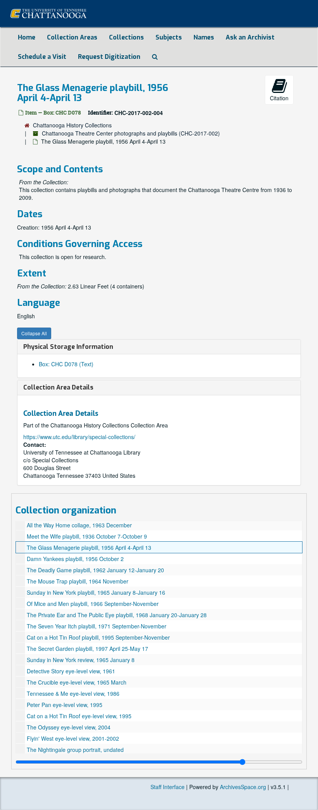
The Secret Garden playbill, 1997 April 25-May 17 (87, 648)
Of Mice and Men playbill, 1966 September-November (93, 604)
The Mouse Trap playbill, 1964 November (77, 581)
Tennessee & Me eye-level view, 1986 (73, 693)
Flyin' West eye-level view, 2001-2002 (73, 738)
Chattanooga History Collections (72, 125)
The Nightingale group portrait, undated (75, 749)
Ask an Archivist (250, 37)
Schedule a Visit (42, 57)
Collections (126, 37)
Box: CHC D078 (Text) (66, 364)
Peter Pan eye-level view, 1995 (64, 705)
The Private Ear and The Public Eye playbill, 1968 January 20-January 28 (117, 615)
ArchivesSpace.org (243, 787)
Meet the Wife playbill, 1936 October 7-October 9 (87, 536)
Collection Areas (72, 37)
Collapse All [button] (34, 333)
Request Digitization (109, 57)
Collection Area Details (58, 387)
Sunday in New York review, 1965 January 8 (81, 660)
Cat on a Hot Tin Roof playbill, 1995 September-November (98, 637)
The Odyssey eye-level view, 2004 (69, 727)
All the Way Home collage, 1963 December (79, 525)
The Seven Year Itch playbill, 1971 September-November (96, 626)
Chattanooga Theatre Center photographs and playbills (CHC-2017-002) (131, 133)
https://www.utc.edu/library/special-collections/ (79, 437)
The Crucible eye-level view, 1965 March (76, 682)
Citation (279, 98)
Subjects (169, 37)
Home (26, 37)
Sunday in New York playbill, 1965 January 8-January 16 (96, 592)
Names (204, 37)
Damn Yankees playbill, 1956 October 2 (75, 559)
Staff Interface (167, 787)
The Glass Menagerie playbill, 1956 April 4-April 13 (89, 547)
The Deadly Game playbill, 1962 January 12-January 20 (95, 570)
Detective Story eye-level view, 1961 (71, 671)
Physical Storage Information (68, 347)
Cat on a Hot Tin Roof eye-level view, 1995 (79, 716)
